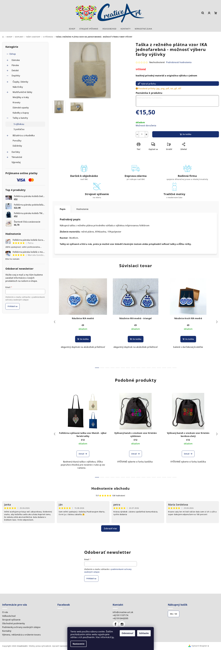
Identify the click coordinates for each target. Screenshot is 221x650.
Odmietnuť (127, 633)
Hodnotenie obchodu (110, 488)
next (217, 322)
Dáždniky (17, 145)
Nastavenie (78, 643)
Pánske (15, 65)
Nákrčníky (18, 87)
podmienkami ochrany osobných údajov (25, 298)
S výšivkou (19, 124)
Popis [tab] (63, 209)
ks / (173, 614)
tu (113, 637)
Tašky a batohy (20, 117)
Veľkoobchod (9, 616)
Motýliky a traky (21, 97)
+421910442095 (120, 618)
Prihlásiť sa (12, 306)
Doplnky (16, 75)
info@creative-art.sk (123, 612)
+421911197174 (120, 615)
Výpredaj (16, 162)
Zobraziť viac (110, 528)
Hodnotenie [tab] (82, 209)
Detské (15, 70)
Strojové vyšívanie (11, 619)
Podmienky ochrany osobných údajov (21, 627)
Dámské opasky (21, 107)
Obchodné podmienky (13, 623)
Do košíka (187, 134)
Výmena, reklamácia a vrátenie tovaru (21, 634)
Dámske (16, 60)
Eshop (13, 54)
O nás (5, 612)
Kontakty (6, 630)
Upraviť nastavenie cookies (64, 646)
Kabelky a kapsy (21, 112)
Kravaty (16, 102)
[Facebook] (116, 624)
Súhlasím (144, 633)
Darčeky (16, 152)
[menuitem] (72, 29)
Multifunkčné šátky (22, 92)
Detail (81, 454)
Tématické (17, 157)
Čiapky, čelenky (20, 81)
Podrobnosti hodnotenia (178, 62)
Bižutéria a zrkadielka (24, 135)
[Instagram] (122, 624)
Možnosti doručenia (146, 125)
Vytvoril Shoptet (199, 646)
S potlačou (19, 129)
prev (55, 322)
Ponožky (17, 140)
